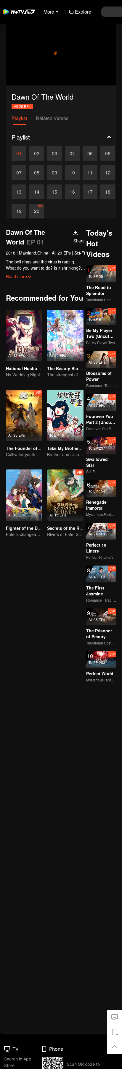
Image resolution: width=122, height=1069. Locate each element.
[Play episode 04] (72, 153)
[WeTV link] (19, 12)
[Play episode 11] (90, 172)
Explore (83, 11)
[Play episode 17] (90, 191)
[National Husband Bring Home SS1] (24, 335)
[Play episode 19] (19, 211)
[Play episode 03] (54, 153)
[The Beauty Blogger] (65, 335)
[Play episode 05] (90, 153)
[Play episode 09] (54, 172)
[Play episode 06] (107, 153)
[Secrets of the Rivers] (65, 495)
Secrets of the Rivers (68, 528)
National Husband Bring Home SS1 (41, 368)
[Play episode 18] (107, 191)
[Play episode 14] (36, 191)
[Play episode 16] (72, 191)
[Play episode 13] (19, 191)
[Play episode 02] (36, 153)
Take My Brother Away (69, 448)
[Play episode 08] (36, 172)
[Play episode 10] (72, 172)
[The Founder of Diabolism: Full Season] (24, 415)
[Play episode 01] (19, 153)
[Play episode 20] (36, 211)
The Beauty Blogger (67, 368)
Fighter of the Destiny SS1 (32, 528)
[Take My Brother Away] (65, 415)
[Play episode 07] (19, 172)
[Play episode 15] (54, 191)
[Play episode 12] (107, 172)
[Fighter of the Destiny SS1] (24, 495)
